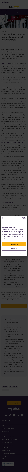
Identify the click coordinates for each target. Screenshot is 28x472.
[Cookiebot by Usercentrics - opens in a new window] (20, 218)
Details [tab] (14, 222)
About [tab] (23, 222)
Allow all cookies (14, 244)
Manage (13, 248)
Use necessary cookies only (14, 253)
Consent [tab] (5, 222)
